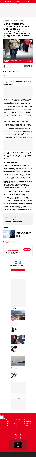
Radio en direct (16, 421)
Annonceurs (18, 455)
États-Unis (12, 320)
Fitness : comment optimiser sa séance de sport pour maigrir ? (16, 219)
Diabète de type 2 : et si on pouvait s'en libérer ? (14, 221)
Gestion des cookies (27, 423)
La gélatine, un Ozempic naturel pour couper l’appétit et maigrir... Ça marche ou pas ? (23, 233)
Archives (15, 425)
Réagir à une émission (17, 417)
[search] (34, 1)
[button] (29, 1)
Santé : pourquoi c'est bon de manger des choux (14, 217)
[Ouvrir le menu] (1, 1)
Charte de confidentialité (28, 421)
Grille (14, 1)
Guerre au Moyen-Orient (13, 367)
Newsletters (16, 427)
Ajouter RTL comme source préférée (18, 270)
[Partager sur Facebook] (25, 66)
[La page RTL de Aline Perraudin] (4, 65)
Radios (11, 1)
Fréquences (16, 423)
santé (5, 241)
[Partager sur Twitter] (29, 66)
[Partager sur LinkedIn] (32, 66)
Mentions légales (27, 419)
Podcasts (17, 1)
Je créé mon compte (27, 249)
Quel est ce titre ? (17, 419)
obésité (9, 241)
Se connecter (27, 251)
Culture (7, 421)
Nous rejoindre (26, 427)
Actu (8, 1)
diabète (13, 241)
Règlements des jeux (27, 417)
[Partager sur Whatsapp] (27, 66)
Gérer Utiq (26, 425)
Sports (7, 423)
